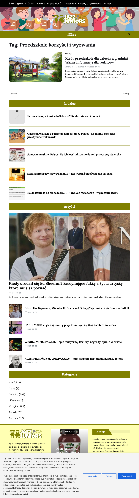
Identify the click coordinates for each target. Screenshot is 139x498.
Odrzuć (109, 476)
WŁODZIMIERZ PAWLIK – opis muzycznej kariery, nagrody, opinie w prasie (73, 342)
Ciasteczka (69, 3)
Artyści (13, 382)
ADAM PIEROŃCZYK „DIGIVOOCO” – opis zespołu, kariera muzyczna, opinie (74, 358)
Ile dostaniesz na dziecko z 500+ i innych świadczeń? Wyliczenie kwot (72, 192)
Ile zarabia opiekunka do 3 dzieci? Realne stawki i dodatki (64, 116)
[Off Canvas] (10, 34)
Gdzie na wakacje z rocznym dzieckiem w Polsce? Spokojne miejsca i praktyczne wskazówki (71, 135)
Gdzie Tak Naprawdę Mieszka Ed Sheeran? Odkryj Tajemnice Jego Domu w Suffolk (77, 308)
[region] (69, 475)
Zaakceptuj (126, 476)
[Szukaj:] (65, 93)
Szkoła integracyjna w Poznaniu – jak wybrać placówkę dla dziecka (69, 173)
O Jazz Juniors (36, 3)
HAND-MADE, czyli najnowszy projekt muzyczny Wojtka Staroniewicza (70, 325)
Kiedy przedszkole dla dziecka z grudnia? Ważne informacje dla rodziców (96, 60)
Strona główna (17, 3)
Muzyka (13, 406)
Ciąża (12, 388)
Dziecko (13, 394)
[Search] (129, 34)
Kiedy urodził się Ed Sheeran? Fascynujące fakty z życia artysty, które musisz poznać (66, 285)
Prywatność (54, 3)
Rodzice (68, 54)
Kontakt (108, 3)
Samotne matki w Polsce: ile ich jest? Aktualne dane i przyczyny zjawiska (74, 154)
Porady (13, 412)
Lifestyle (14, 400)
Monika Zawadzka (79, 67)
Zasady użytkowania (90, 3)
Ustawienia (92, 476)
